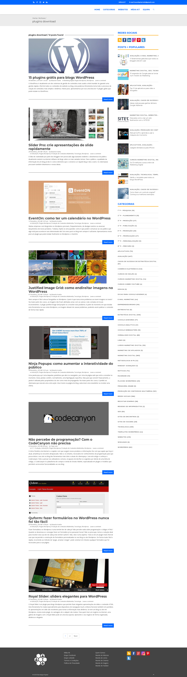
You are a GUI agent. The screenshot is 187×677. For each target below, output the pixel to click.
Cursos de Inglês (126, 274)
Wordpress (90, 80)
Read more (108, 99)
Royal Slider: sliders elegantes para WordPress (68, 596)
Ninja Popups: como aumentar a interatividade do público (71, 365)
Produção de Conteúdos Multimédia (62, 154)
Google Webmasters (127, 330)
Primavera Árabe (126, 386)
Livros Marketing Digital (130, 345)
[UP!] (154, 674)
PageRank (122, 376)
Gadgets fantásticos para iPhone (142, 148)
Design (121, 289)
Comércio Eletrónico (128, 269)
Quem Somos (100, 653)
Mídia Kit (67, 653)
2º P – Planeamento (127, 215)
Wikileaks (122, 442)
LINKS (120, 340)
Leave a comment (100, 80)
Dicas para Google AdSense (131, 294)
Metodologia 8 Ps (126, 360)
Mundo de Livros (101, 658)
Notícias (122, 371)
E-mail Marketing (149, 56)
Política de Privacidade (72, 663)
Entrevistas (123, 309)
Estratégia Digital (127, 315)
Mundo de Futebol (101, 666)
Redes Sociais (124, 396)
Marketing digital (69, 80)
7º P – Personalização (128, 241)
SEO (150, 70)
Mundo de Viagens (101, 663)
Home (34, 18)
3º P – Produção (125, 220)
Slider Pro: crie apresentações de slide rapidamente (61, 147)
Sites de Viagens (125, 422)
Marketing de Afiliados (129, 350)
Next (75, 636)
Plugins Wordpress (80, 80)
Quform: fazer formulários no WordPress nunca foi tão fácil (69, 520)
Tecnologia (77, 154)
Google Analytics (126, 325)
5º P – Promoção (125, 231)
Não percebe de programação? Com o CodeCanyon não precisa (60, 441)
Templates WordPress (128, 432)
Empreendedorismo (127, 304)
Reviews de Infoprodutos (130, 406)
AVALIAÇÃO (35, 154)
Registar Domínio (126, 401)
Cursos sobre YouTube (128, 284)
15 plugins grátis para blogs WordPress (61, 78)
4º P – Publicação (126, 226)
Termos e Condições (71, 660)
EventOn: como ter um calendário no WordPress (70, 218)
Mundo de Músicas (102, 655)
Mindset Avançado (127, 366)
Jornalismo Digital (127, 335)
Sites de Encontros (127, 416)
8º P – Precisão (124, 246)
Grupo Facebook (70, 655)
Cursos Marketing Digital (142, 160)
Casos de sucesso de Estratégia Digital (137, 261)
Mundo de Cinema (101, 660)
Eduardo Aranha (56, 80)
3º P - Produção (36, 448)
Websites (152, 115)
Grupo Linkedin (69, 658)
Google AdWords (126, 320)
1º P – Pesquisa (124, 210)
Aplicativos (135, 85)
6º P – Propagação (126, 236)
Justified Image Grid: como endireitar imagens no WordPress (71, 290)
